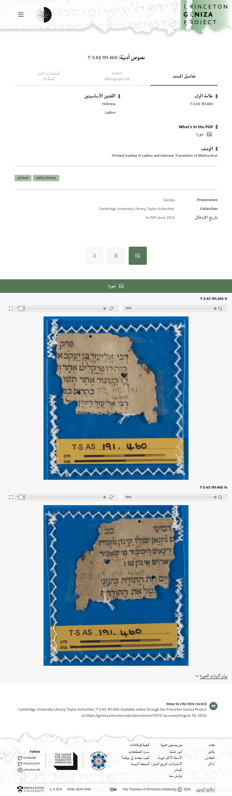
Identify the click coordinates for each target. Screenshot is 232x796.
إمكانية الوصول (205, 789)
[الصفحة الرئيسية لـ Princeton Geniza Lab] (95, 761)
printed (23, 178)
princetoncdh (31, 770)
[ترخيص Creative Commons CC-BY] (113, 789)
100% (129, 308)
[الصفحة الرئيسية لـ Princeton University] (30, 789)
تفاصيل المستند (184, 76)
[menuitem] (211, 752)
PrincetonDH (31, 763)
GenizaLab (29, 758)
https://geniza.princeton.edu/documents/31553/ (124, 715)
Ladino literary (46, 178)
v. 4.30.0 (56, 789)
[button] (206, 17)
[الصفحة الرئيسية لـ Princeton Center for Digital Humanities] (61, 761)
